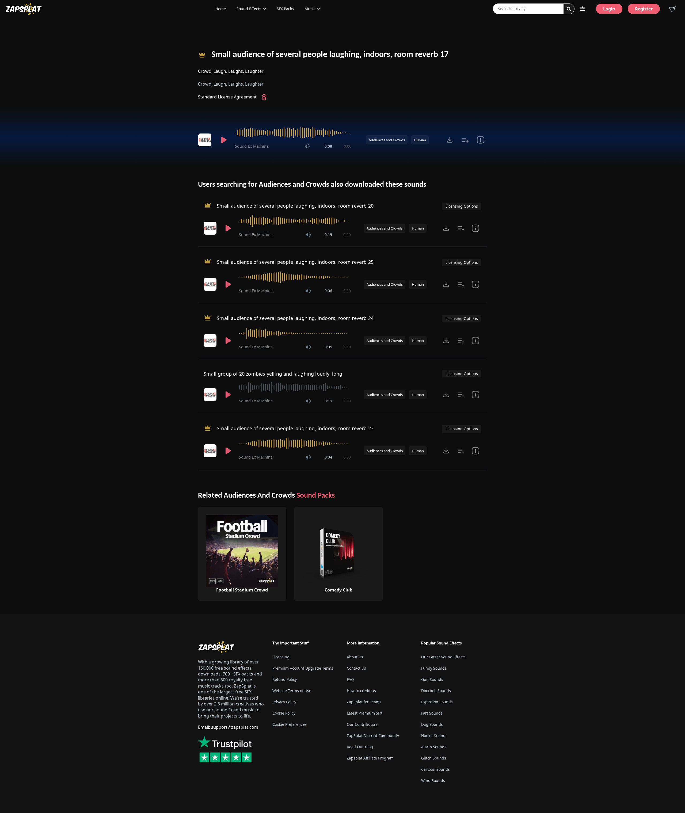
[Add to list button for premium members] (465, 139)
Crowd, (205, 71)
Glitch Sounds (433, 758)
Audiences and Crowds (387, 140)
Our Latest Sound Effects (443, 656)
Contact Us (356, 668)
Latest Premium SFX (364, 713)
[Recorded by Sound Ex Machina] (205, 139)
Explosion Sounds (437, 701)
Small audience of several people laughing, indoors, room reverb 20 (295, 206)
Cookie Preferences (289, 724)
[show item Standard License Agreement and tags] (480, 139)
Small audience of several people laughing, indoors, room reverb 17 (329, 55)
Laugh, (220, 71)
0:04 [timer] (328, 457)
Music (310, 8)
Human (420, 140)
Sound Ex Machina (252, 146)
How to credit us (361, 690)
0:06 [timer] (328, 290)
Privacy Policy (284, 701)
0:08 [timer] (328, 146)
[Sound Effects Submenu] (266, 9)
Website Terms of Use (291, 690)
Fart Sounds (432, 713)
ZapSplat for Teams (364, 701)
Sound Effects (249, 8)
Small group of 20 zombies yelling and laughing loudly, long (273, 374)
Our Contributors (362, 724)
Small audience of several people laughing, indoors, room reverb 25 (295, 262)
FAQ (350, 679)
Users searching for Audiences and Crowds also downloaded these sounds (312, 185)
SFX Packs (285, 8)
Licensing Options (462, 206)
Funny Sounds (434, 668)
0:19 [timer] (328, 234)
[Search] (569, 9)
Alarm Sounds (433, 746)
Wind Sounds (433, 780)
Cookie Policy (283, 713)
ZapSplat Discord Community (373, 735)
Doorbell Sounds (436, 690)
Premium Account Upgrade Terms (302, 668)
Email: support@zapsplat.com (228, 727)
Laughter (254, 71)
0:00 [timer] (347, 146)
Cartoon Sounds (435, 769)
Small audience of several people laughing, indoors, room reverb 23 (295, 428)
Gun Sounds (432, 679)
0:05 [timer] (328, 346)
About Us (355, 656)
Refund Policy (284, 679)
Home (220, 8)
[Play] (223, 139)
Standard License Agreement (227, 97)
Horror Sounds (434, 735)
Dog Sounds (432, 724)
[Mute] (307, 146)
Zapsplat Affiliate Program (370, 758)
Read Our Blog (360, 746)
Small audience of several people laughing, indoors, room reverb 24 (295, 318)
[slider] (293, 132)
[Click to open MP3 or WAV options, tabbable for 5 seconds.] (449, 139)
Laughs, (236, 71)
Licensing (281, 656)
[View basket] (672, 9)
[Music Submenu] (320, 9)
